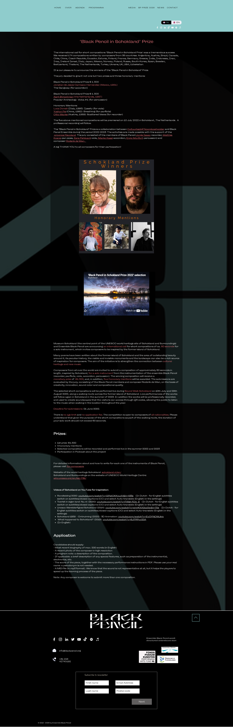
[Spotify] (176, 27)
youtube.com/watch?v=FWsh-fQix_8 (118, 502)
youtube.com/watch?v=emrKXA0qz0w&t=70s (132, 507)
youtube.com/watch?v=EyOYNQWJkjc (141, 516)
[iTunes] (180, 27)
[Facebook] (157, 27)
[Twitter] (73, 639)
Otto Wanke (61, 114)
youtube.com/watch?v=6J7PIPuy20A (124, 519)
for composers (75, 466)
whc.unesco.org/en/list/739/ (70, 478)
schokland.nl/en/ (111, 472)
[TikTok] (168, 27)
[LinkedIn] (165, 27)
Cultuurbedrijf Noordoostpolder (145, 129)
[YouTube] (172, 27)
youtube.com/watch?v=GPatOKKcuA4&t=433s (105, 496)
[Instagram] (161, 27)
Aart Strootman (63, 97)
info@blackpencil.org (70, 651)
